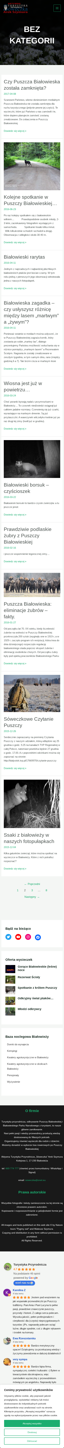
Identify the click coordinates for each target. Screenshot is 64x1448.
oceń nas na (22, 1282)
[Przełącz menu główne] (57, 8)
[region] (32, 1416)
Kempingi (12, 1050)
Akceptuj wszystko (32, 1423)
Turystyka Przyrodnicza (29, 1264)
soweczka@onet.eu (35, 1180)
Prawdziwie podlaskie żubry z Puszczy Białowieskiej (28, 536)
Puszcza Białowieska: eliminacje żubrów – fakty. (28, 610)
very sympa (20, 1359)
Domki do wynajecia (18, 1044)
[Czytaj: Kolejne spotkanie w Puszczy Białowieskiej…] (32, 166)
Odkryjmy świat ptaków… (35, 998)
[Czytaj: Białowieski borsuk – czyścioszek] (32, 458)
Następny (32, 896)
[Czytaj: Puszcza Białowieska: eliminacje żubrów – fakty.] (32, 584)
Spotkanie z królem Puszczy (37, 987)
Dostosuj (32, 1432)
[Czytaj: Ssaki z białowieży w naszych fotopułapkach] (32, 803)
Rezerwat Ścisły (29, 977)
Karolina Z (19, 1290)
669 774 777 (12, 1168)
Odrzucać (32, 1441)
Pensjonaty (13, 1075)
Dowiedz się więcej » (15, 131)
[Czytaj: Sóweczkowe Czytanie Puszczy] (32, 693)
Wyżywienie (13, 1081)
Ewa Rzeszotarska (24, 1338)
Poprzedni (32, 884)
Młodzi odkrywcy (29, 1009)
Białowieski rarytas (24, 257)
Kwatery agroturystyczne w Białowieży (28, 1057)
